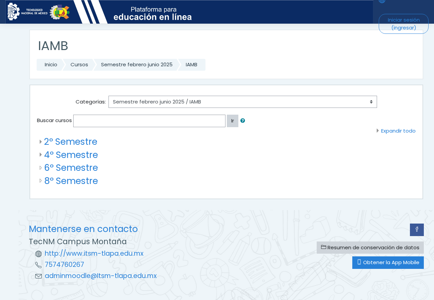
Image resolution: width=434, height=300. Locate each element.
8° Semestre (71, 181)
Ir (232, 120)
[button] (244, 121)
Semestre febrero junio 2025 (137, 64)
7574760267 (64, 264)
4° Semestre (71, 154)
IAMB (191, 64)
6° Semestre (71, 167)
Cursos (79, 64)
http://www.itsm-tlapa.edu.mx (94, 253)
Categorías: (91, 101)
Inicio (51, 64)
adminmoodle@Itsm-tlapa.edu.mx (101, 275)
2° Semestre (70, 141)
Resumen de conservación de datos (372, 247)
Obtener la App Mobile (390, 262)
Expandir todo (398, 130)
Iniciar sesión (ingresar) (404, 23)
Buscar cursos (54, 120)
